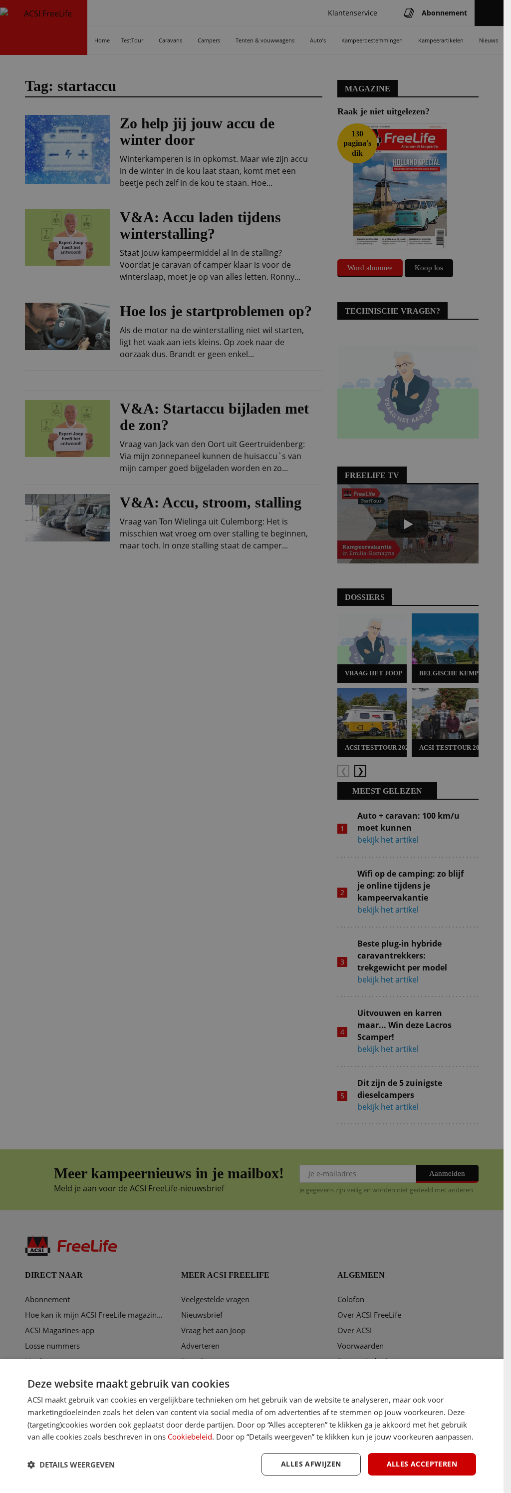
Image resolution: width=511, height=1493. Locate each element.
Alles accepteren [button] (422, 1464)
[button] (71, 1464)
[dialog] (252, 1426)
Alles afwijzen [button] (311, 1464)
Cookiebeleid (190, 1437)
